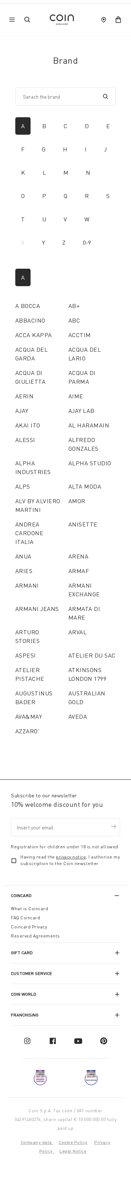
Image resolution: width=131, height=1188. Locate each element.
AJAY (21, 410)
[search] (105, 96)
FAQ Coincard (25, 917)
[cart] (118, 19)
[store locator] (103, 19)
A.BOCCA (27, 305)
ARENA (78, 556)
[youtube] (78, 1041)
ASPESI (25, 655)
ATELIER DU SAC (92, 655)
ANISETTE (83, 524)
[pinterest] (103, 1041)
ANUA (23, 556)
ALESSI (25, 439)
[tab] (23, 126)
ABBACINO (30, 320)
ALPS (22, 486)
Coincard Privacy (29, 927)
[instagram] (27, 1041)
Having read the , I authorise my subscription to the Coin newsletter (70, 860)
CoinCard (21, 895)
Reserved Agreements (35, 936)
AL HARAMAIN (88, 425)
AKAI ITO (27, 425)
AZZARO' (27, 731)
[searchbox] (60, 96)
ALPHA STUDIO (89, 463)
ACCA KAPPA (33, 335)
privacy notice (71, 857)
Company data (37, 1142)
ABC (74, 320)
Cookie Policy (73, 1142)
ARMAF (78, 571)
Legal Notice (72, 1151)
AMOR (77, 501)
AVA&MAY (28, 716)
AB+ (74, 305)
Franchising (25, 1015)
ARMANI (27, 585)
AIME (75, 396)
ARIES (23, 571)
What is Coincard (29, 908)
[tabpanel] (65, 504)
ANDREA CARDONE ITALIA (29, 533)
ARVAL (77, 632)
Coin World (23, 994)
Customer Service (31, 973)
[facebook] (52, 1041)
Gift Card (22, 952)
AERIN (24, 396)
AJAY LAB (81, 410)
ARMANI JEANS (37, 608)
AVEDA (77, 716)
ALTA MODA (84, 486)
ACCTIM (79, 335)
